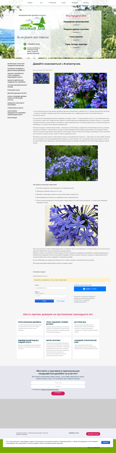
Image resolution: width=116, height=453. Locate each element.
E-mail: (37, 285)
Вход (44, 301)
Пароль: (37, 292)
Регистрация (61, 301)
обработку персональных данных (50, 389)
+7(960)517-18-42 (33, 44)
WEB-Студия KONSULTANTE (94, 447)
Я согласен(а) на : (45, 389)
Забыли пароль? (39, 293)
